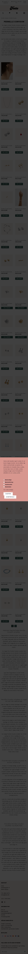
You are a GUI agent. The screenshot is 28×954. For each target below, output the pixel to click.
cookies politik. (16, 472)
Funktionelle (8, 484)
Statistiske (8, 486)
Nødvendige (8, 479)
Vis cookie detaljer (8, 489)
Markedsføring (9, 482)
